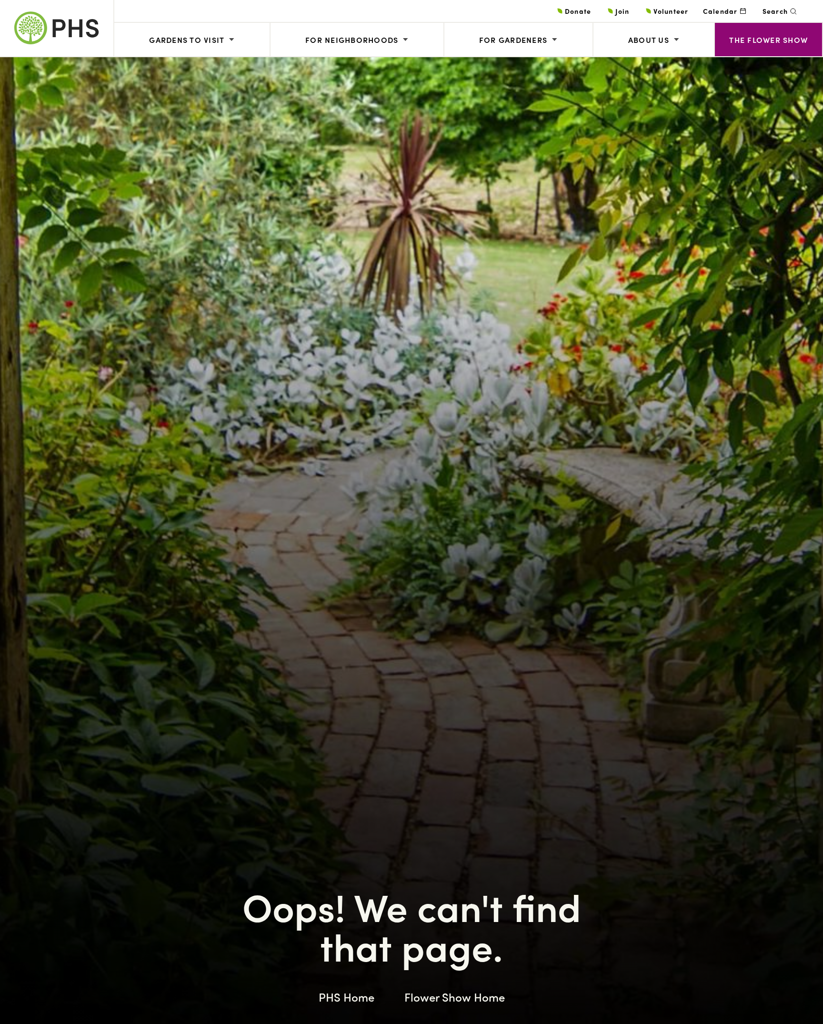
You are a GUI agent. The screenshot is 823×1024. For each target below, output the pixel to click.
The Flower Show (768, 39)
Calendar (720, 11)
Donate (578, 11)
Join (622, 11)
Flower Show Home (454, 997)
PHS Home (346, 997)
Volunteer (670, 11)
